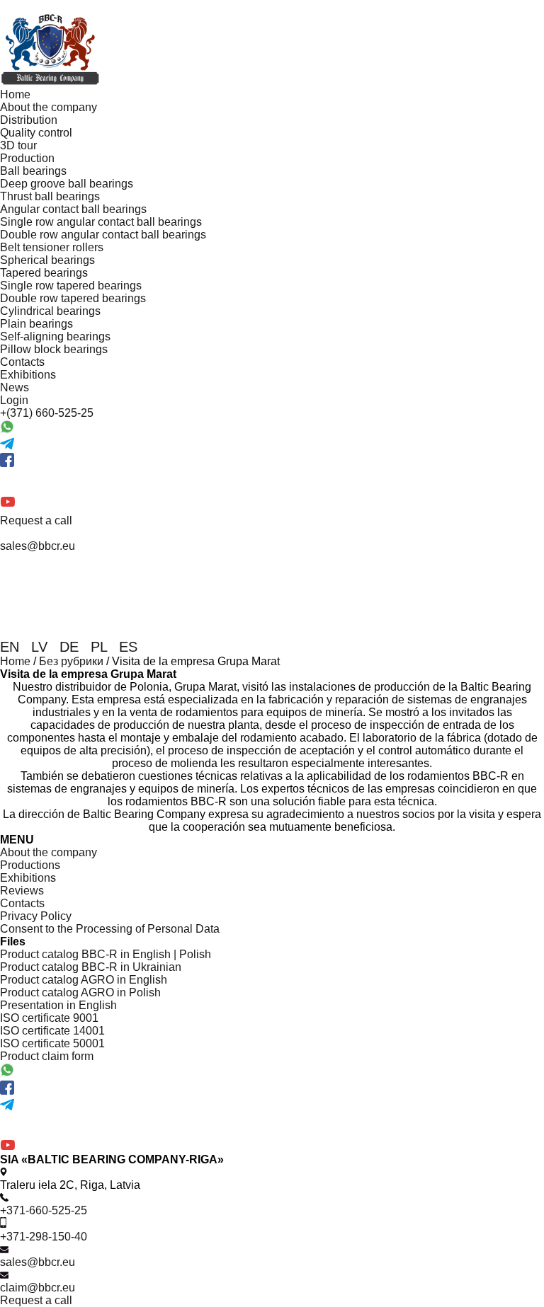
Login (14, 400)
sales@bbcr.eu (37, 1262)
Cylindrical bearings (50, 311)
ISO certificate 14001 (52, 1031)
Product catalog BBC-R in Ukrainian (90, 967)
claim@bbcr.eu (37, 1288)
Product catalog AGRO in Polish (80, 992)
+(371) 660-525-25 (47, 413)
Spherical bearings (47, 260)
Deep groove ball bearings (66, 184)
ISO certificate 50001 (52, 1043)
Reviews (22, 891)
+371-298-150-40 (43, 1237)
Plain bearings (36, 324)
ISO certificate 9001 (49, 1018)
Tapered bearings (44, 273)
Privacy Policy (36, 916)
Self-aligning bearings (55, 336)
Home (15, 94)
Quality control (36, 133)
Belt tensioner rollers (51, 247)
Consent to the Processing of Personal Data (110, 929)
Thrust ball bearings (50, 196)
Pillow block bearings (54, 349)
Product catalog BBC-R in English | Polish (105, 954)
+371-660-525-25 (43, 1210)
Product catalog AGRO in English (83, 980)
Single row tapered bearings (71, 286)
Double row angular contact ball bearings (103, 235)
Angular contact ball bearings (73, 209)
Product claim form (47, 1056)
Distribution (28, 120)
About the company (48, 107)
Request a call (36, 520)
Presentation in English (58, 1005)
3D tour (18, 145)
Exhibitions (28, 375)
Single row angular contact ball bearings (101, 222)
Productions (30, 865)
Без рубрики (71, 661)
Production (27, 158)
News (14, 387)
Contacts (22, 362)
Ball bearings (33, 171)
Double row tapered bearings (73, 298)
